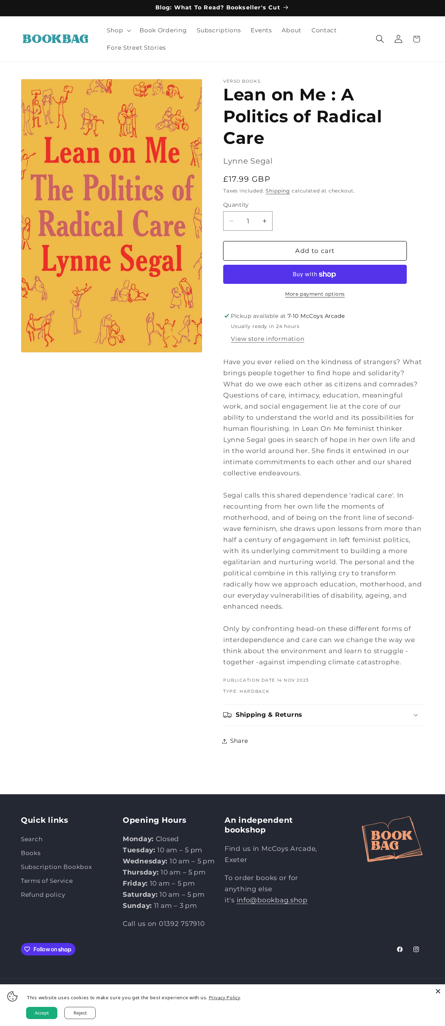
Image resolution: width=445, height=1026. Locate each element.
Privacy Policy (225, 997)
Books (31, 852)
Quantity (236, 205)
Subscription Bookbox (56, 866)
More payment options (315, 294)
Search (31, 839)
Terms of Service (47, 880)
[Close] (438, 991)
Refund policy (43, 894)
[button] (118, 30)
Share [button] (239, 740)
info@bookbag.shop (272, 899)
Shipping (278, 191)
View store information (267, 338)
